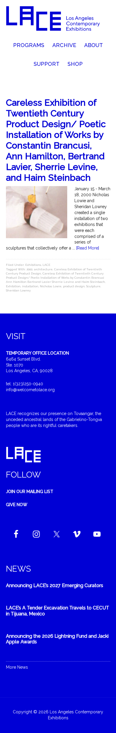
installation (30, 286)
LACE (46, 264)
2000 (29, 269)
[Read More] (87, 248)
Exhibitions (33, 264)
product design (74, 286)
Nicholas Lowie (51, 286)
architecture (43, 269)
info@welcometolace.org (30, 389)
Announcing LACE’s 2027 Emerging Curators (54, 585)
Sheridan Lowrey (18, 290)
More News (17, 667)
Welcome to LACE (58, 21)
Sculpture (93, 286)
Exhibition (13, 286)
